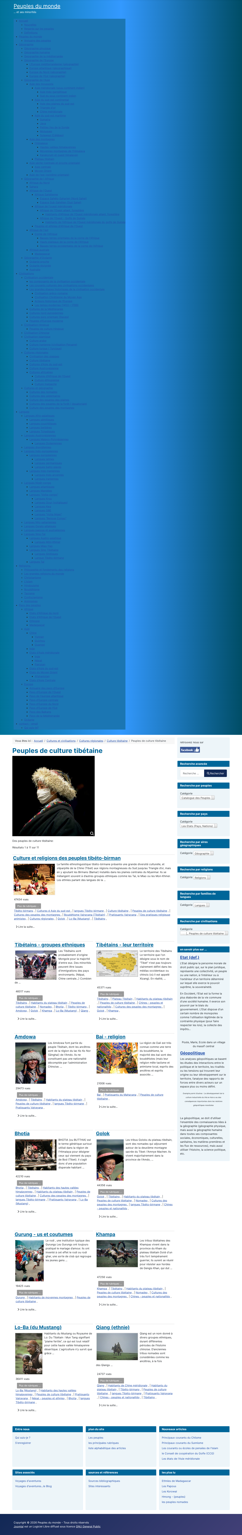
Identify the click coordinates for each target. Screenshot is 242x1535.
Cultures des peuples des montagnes (37, 914)
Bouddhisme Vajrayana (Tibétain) (84, 914)
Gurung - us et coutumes (44, 1234)
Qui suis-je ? (22, 1437)
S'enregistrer (23, 1443)
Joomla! (19, 1526)
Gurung (20, 1297)
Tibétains (99, 918)
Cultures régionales (42, 918)
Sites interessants (99, 1486)
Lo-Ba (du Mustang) (38, 1327)
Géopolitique (192, 1053)
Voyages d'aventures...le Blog (33, 1486)
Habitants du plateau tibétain (49, 1002)
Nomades (46, 1006)
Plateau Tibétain (122, 998)
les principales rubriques (103, 1443)
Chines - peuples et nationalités (150, 1296)
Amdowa (21, 1010)
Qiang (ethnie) (113, 1327)
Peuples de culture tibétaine (149, 910)
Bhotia (60, 1006)
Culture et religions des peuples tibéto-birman (67, 858)
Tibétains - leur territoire (124, 945)
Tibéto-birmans (23, 910)
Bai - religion (110, 1037)
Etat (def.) (189, 957)
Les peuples (95, 1437)
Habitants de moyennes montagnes (51, 1297)
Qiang (84, 1010)
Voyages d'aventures (28, 1481)
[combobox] (192, 773)
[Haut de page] (236, 1528)
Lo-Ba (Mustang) (79, 918)
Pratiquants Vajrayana (122, 914)
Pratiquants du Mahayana (120, 1094)
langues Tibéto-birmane (89, 910)
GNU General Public (88, 1526)
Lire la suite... (26, 926)
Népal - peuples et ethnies (48, 1398)
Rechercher (217, 773)
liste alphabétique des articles (107, 1448)
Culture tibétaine (118, 910)
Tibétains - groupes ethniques (50, 945)
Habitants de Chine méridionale (127, 1385)
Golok (61, 918)
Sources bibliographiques (104, 1481)
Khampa (47, 1010)
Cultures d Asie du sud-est (54, 910)
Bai (99, 1094)
